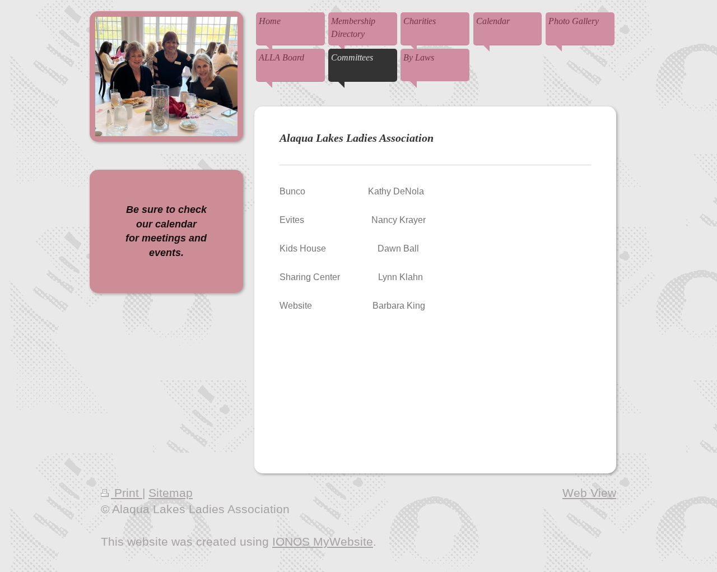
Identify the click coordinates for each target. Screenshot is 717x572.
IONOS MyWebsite (322, 541)
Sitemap (170, 492)
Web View (589, 492)
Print (126, 492)
